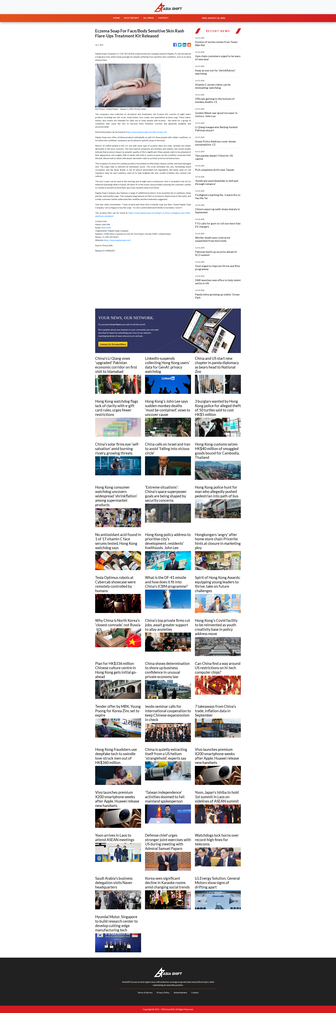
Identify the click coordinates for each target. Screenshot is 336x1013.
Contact (195, 992)
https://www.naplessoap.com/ (117, 240)
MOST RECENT (131, 18)
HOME (116, 18)
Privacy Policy (163, 992)
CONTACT (163, 18)
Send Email (106, 227)
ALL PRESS (148, 18)
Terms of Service (144, 992)
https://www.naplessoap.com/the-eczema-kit (146, 132)
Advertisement (180, 992)
